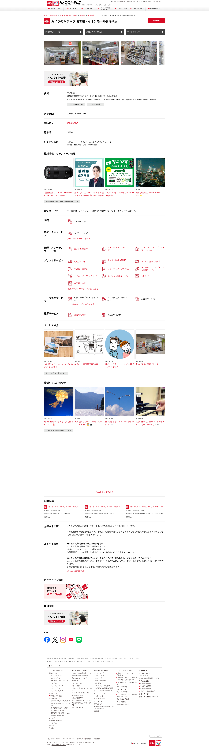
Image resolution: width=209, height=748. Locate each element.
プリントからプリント (57, 710)
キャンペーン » (99, 696)
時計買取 (98, 683)
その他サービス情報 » (79, 670)
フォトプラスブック (57, 686)
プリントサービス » (56, 670)
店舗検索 (53, 15)
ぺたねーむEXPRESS (55, 720)
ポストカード (53, 693)
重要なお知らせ (99, 704)
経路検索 (156, 20)
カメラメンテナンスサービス (80, 675)
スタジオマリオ (77, 683)
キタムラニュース (99, 693)
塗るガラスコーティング (79, 678)
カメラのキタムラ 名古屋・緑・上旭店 (63, 507)
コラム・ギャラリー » (124, 670)
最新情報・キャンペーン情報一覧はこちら (62, 201)
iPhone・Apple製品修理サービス (82, 673)
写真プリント (53, 673)
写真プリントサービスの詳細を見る (82, 289)
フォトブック (53, 683)
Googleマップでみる (104, 492)
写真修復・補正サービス (58, 715)
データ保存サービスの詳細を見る (81, 304)
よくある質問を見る (76, 571)
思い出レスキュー (54, 698)
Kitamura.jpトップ (55, 666)
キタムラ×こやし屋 (77, 707)
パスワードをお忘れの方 (147, 691)
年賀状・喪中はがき (56, 696)
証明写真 (52, 725)
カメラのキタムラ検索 (68, 15)
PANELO (51, 728)
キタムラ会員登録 (145, 683)
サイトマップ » (144, 694)
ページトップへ (156, 736)
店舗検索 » (143, 670)
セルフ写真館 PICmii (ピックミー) (82, 700)
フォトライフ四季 (121, 692)
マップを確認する (76, 104)
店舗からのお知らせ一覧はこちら (58, 430)
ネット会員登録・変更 (144, 2)
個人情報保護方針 (54, 739)
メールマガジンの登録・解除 (80, 693)
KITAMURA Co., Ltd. (59, 745)
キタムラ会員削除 (145, 688)
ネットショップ (99, 673)
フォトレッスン (121, 689)
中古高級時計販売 (100, 681)
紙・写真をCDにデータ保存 (59, 708)
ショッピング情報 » (101, 670)
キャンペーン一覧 (99, 699)
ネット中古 (98, 678)
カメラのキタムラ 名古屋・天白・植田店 (104, 507)
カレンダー (52, 718)
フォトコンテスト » (123, 699)
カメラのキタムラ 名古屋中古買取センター (146, 507)
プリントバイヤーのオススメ (103, 691)
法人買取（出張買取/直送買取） (105, 688)
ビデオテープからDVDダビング (60, 701)
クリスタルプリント (57, 675)
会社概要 (115, 2)
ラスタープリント (56, 678)
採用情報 (122, 2)
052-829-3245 (72, 123)
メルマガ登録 (157, 2)
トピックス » (98, 701)
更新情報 (96, 711)
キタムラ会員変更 (145, 686)
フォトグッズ (53, 723)
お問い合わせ (131, 2)
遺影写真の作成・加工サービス (60, 713)
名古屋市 (91, 15)
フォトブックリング (57, 691)
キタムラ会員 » (144, 681)
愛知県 (82, 15)
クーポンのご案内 (77, 695)
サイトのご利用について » (148, 697)
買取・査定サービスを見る (78, 238)
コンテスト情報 (121, 702)
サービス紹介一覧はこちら (56, 373)
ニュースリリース (68, 739)
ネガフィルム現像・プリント (59, 681)
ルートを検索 (95, 104)
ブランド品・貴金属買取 (102, 686)
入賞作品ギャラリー (122, 704)
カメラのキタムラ (144, 673)
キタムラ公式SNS (77, 698)
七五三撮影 (76, 686)
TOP (45, 15)
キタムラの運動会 (121, 687)
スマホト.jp (75, 681)
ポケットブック (55, 688)
